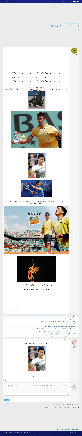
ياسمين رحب (74, 54)
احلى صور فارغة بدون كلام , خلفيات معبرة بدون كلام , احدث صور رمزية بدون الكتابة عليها (57, 331)
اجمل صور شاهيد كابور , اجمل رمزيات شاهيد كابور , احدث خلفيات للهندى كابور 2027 (57, 321)
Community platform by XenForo (41, 434)
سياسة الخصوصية (16, 432)
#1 (4, 48)
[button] (61, 2)
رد (4, 312)
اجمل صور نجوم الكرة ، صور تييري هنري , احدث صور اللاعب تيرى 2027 (60, 333)
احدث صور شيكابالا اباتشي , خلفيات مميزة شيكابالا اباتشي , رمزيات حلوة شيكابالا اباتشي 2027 (55, 319)
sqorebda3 (76, 432)
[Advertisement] (41, 12)
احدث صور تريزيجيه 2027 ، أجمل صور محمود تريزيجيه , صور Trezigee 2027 (59, 323)
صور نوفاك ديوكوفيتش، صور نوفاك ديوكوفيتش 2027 (52, 407)
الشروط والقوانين (23, 432)
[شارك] (6, 48)
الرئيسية (69, 1)
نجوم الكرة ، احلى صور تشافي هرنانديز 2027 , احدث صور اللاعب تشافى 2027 (59, 336)
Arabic (71, 432)
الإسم (68, 394)
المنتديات (64, 1)
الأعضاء (51, 1)
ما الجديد (57, 1)
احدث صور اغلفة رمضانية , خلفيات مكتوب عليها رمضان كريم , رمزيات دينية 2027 (58, 326)
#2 (4, 339)
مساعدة (10, 432)
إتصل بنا (28, 432)
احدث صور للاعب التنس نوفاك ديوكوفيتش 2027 (63, 26)
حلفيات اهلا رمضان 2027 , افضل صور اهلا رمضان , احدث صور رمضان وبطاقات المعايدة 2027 (56, 328)
